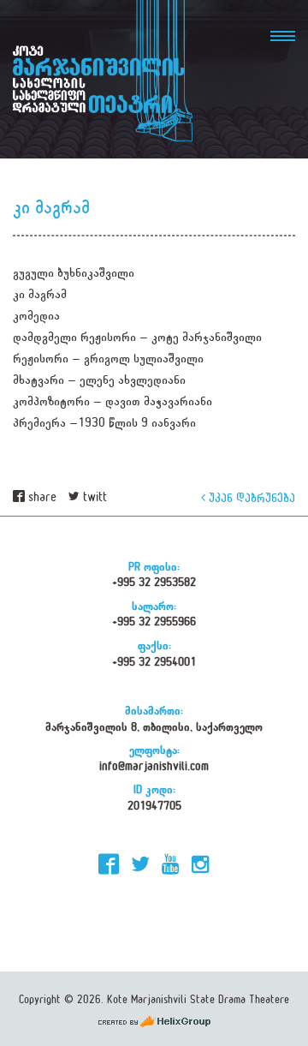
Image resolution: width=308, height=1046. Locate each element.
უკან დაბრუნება (250, 497)
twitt (93, 497)
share (40, 497)
